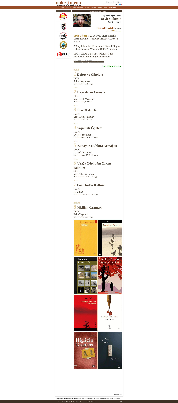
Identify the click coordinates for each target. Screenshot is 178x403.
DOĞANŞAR (74, 398)
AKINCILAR (60, 398)
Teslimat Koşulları (88, 401)
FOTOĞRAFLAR (62, 399)
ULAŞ (114, 398)
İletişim (105, 7)
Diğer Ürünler (80, 7)
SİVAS (57, 398)
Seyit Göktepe (81, 35)
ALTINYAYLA (65, 398)
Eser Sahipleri (93, 7)
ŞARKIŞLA (107, 398)
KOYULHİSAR (102, 398)
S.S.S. (64, 401)
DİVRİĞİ (70, 398)
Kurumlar (100, 7)
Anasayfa (62, 7)
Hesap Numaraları (59, 401)
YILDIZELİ (118, 398)
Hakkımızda (68, 7)
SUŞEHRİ (111, 398)
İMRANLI (93, 398)
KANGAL (97, 398)
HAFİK (90, 398)
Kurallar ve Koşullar (70, 401)
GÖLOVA (83, 398)
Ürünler (74, 7)
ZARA (57, 399)
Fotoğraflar (87, 7)
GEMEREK (79, 398)
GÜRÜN (86, 398)
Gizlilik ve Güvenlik (79, 401)
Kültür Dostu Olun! (112, 7)
